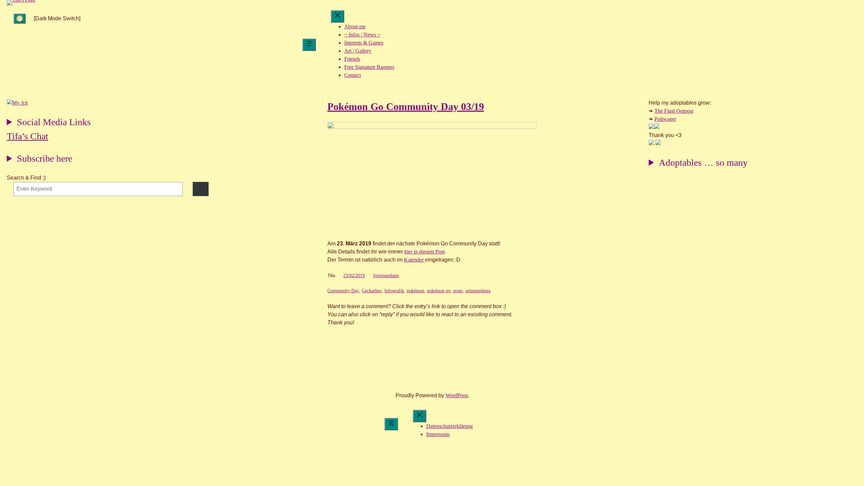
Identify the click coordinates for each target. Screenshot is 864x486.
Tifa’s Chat (27, 136)
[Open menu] (309, 44)
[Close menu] (337, 16)
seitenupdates (477, 290)
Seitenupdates (386, 275)
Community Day (343, 290)
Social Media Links (54, 122)
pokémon (415, 290)
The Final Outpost (673, 111)
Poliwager (665, 119)
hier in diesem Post (424, 251)
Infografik (394, 290)
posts (458, 290)
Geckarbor (372, 290)
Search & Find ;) (26, 178)
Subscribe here (44, 158)
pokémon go (439, 290)
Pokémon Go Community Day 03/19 (405, 106)
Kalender (414, 260)
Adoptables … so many (703, 162)
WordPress (457, 395)
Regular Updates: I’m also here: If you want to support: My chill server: (49, 123)
